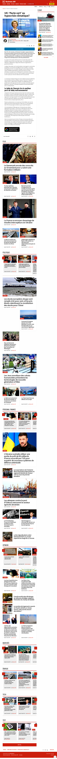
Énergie (36, 6)
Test (48, 6)
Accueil (4, 8)
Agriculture (5, 497)
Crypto (52, 6)
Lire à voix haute (19, 48)
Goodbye (20, 754)
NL (53, 1)
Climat (4, 37)
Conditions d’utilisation (12, 749)
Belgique (4, 4)
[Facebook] (43, 749)
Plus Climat (49, 57)
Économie (8, 4)
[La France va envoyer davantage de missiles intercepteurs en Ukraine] (20, 199)
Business (22, 183)
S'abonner (52, 3)
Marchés (17, 4)
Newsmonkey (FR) (14, 754)
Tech (45, 6)
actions (5, 652)
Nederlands (52, 749)
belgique (20, 554)
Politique (13, 4)
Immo (4, 612)
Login (51, 1)
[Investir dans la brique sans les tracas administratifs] (10, 548)
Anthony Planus (13, 39)
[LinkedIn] (47, 749)
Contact (4, 749)
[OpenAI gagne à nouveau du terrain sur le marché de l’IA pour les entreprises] (28, 510)
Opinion (41, 6)
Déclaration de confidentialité (23, 749)
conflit (4, 183)
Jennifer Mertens (7, 739)
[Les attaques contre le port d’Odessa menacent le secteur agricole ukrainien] (20, 479)
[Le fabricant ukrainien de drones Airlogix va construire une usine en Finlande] (11, 387)
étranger (22, 236)
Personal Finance (23, 4)
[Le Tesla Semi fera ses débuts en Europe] (28, 387)
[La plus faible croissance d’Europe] (24, 548)
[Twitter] (45, 749)
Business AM (14, 171)
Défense (4, 162)
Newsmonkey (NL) (6, 754)
